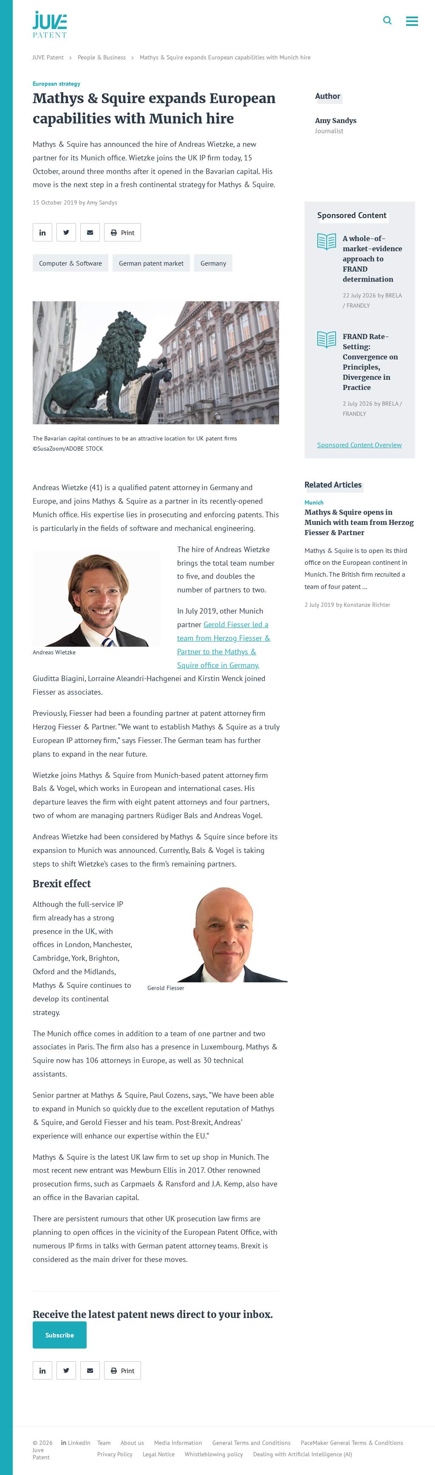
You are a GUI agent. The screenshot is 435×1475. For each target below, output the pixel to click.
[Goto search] (387, 21)
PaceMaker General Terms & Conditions (352, 1443)
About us (132, 1443)
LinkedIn (79, 1443)
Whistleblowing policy (214, 1454)
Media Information (178, 1443)
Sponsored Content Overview (359, 444)
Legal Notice (159, 1454)
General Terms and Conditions (251, 1443)
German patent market (151, 263)
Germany (213, 263)
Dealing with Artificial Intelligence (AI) (302, 1454)
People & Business (102, 57)
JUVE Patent (49, 57)
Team (103, 1443)
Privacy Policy (115, 1454)
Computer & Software (70, 263)
